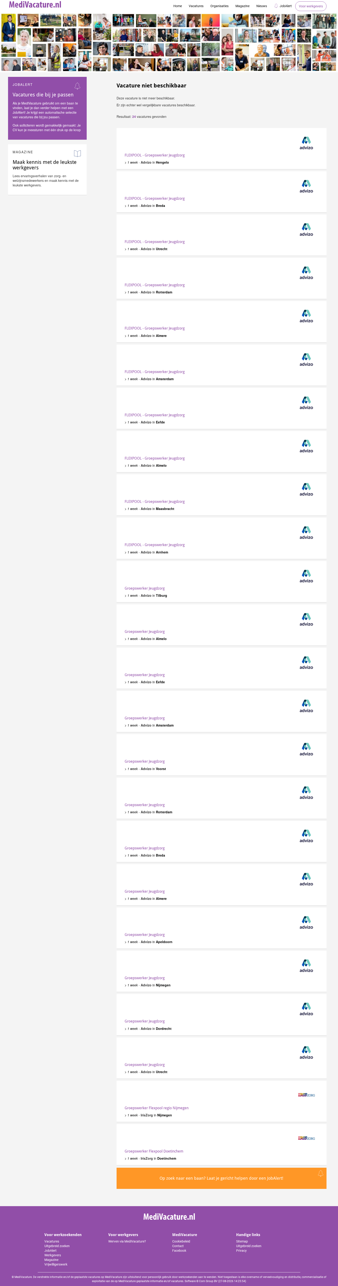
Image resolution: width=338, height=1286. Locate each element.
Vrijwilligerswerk (55, 1264)
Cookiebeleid (181, 1241)
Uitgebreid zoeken (57, 1246)
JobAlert (286, 6)
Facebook (179, 1250)
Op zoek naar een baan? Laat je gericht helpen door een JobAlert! (221, 1178)
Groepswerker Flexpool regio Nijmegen (157, 1108)
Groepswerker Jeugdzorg (145, 588)
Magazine (242, 6)
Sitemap (242, 1241)
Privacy (241, 1250)
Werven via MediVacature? (127, 1241)
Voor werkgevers (311, 6)
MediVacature (184, 1235)
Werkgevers (52, 1255)
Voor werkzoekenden (63, 1235)
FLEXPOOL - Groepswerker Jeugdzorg (155, 155)
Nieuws (261, 6)
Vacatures (196, 6)
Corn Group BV (208, 1281)
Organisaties (219, 6)
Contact (178, 1246)
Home (177, 6)
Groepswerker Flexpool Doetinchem (154, 1151)
